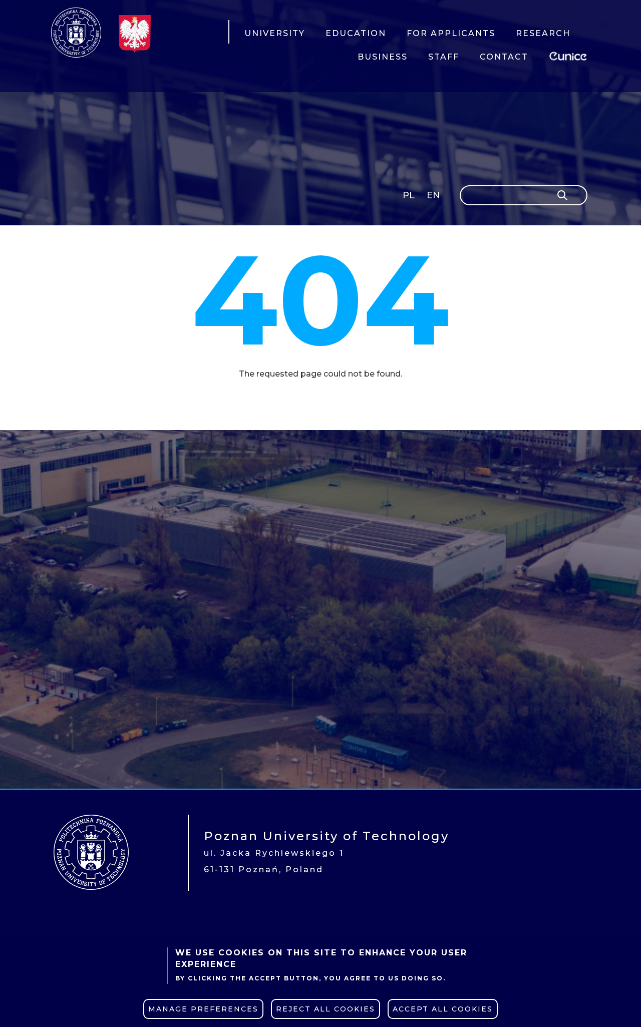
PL (409, 195)
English (434, 197)
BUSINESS (383, 57)
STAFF (443, 57)
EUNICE (570, 55)
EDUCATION (356, 33)
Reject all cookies (325, 1008)
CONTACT (504, 57)
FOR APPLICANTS (451, 33)
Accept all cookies (443, 1008)
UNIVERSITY (274, 33)
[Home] (76, 33)
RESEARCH (543, 33)
